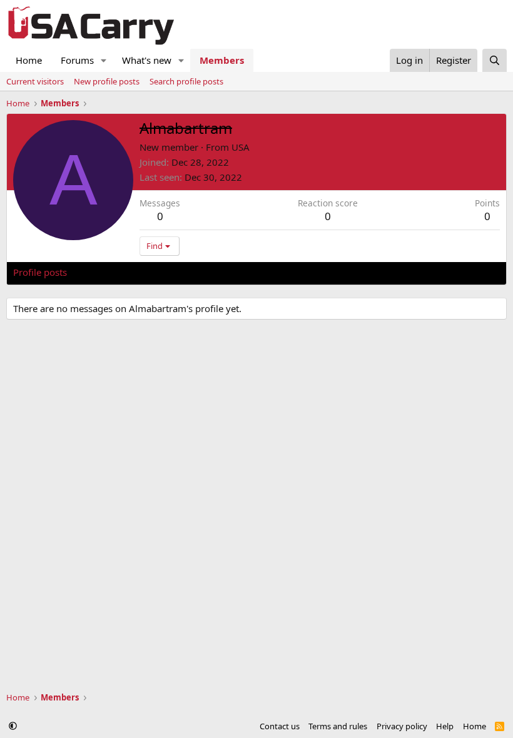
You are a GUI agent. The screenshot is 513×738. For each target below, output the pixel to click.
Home (29, 60)
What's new (146, 60)
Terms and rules (337, 726)
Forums (77, 60)
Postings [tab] (169, 272)
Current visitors (35, 81)
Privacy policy (402, 726)
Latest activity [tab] (108, 272)
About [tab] (213, 272)
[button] (104, 60)
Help (445, 726)
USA (240, 147)
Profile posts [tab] (40, 272)
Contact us (280, 726)
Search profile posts (186, 81)
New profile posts (107, 81)
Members (222, 60)
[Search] (494, 60)
